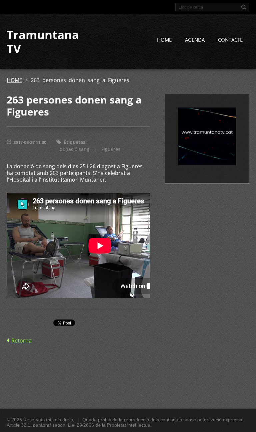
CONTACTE (230, 39)
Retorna (21, 340)
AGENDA (195, 39)
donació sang (74, 149)
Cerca (243, 7)
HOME (164, 39)
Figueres (110, 149)
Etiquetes (74, 142)
